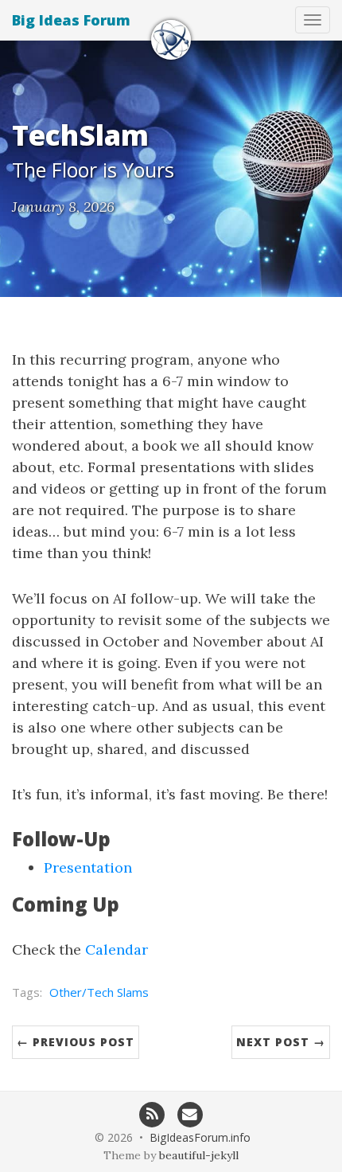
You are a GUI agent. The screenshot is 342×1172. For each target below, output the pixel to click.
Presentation (88, 867)
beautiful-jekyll (199, 1155)
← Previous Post (75, 1041)
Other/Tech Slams (99, 992)
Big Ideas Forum (71, 19)
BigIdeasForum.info (200, 1137)
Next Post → (280, 1041)
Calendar (116, 949)
